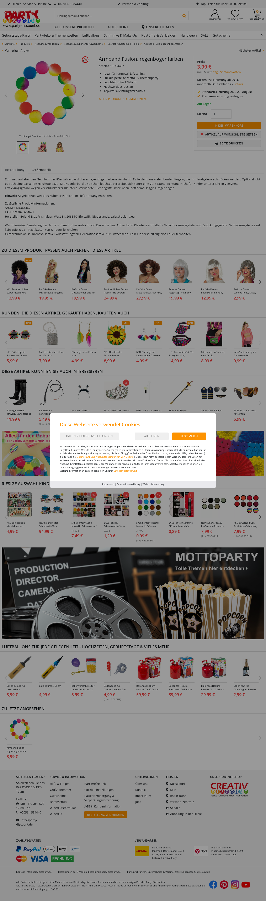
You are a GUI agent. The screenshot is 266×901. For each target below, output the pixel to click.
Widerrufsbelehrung (153, 484)
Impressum (108, 484)
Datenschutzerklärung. (125, 470)
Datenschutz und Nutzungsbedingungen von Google (105, 456)
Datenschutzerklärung (128, 484)
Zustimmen (189, 436)
